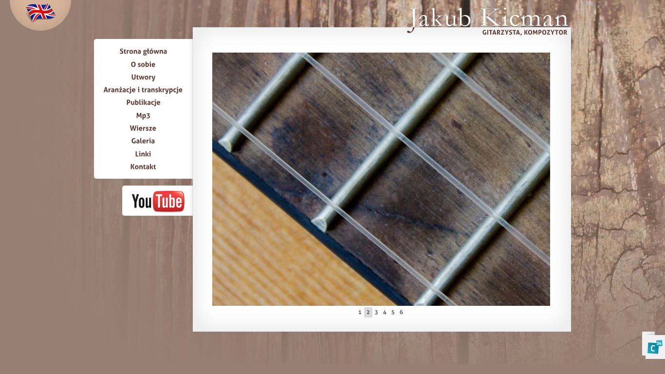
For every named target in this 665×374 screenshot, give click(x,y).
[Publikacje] (143, 102)
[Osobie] (143, 63)
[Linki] (143, 153)
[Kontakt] (143, 166)
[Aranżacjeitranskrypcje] (143, 89)
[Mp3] (143, 115)
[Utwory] (143, 77)
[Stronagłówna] (143, 51)
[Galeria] (143, 140)
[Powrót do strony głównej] (487, 22)
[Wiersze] (143, 128)
